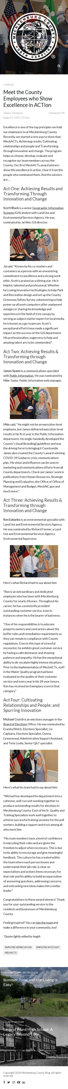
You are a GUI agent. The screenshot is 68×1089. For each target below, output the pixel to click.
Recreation (30, 972)
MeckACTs (11, 952)
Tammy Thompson (13, 112)
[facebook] (4, 1082)
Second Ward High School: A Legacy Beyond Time (28, 1031)
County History (13, 1022)
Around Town (12, 972)
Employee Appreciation (18, 947)
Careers (8, 84)
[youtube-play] (18, 1082)
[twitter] (8, 1082)
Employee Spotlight (47, 947)
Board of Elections (15, 724)
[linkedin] (23, 1082)
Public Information (22, 375)
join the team (44, 922)
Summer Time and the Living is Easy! (30, 982)
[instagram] (13, 1082)
